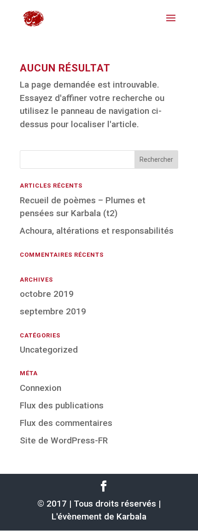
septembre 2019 (53, 311)
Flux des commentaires (66, 423)
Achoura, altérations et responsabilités (97, 230)
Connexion (40, 388)
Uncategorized (49, 349)
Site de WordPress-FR (64, 440)
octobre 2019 (47, 294)
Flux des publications (62, 405)
